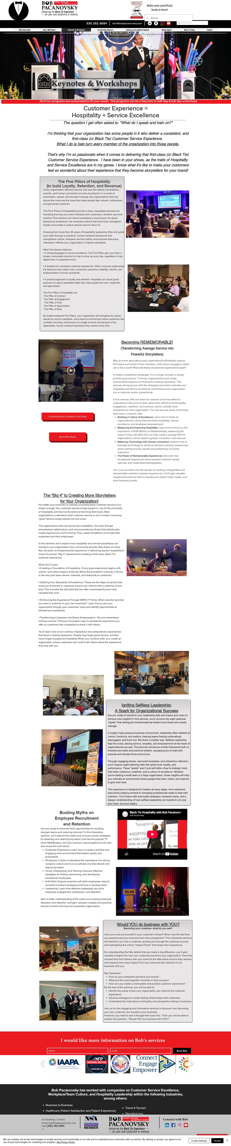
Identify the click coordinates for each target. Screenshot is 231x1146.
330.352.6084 (96, 23)
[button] (137, 30)
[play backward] (42, 1063)
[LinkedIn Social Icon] (167, 1125)
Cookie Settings (199, 1140)
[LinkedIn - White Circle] (150, 23)
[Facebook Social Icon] (173, 1125)
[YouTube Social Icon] (169, 23)
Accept (217, 1140)
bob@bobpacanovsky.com (127, 23)
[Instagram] (162, 23)
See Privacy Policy (66, 1142)
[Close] (227, 1140)
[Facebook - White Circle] (156, 23)
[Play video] (71, 370)
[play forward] (191, 1063)
